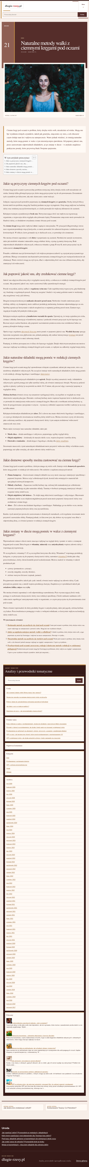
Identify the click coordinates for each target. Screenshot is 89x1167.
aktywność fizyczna (28, 331)
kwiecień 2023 (10, 844)
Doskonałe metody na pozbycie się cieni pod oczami (28, 625)
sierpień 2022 (10, 872)
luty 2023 (9, 851)
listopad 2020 (10, 947)
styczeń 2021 (10, 940)
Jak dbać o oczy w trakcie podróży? (17, 706)
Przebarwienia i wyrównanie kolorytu (17, 761)
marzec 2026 (10, 791)
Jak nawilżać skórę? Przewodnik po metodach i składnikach (25, 1133)
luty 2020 (9, 979)
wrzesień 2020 (10, 954)
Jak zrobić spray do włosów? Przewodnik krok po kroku (23, 1142)
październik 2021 (11, 908)
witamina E (62, 556)
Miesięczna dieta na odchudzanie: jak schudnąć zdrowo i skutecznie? (34, 1048)
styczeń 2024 (10, 837)
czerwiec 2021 (10, 922)
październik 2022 (11, 865)
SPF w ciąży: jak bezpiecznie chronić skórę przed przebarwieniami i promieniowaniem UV (34, 734)
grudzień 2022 (10, 858)
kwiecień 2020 (10, 972)
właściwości (45, 374)
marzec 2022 (10, 890)
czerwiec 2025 (10, 808)
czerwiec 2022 (10, 879)
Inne (7, 758)
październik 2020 (11, 950)
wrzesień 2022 (10, 869)
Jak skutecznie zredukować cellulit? (17, 1107)
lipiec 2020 (9, 961)
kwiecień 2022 (10, 887)
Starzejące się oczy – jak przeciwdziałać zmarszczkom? (24, 711)
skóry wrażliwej (62, 441)
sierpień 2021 (10, 915)
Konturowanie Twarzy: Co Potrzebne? (61, 1107)
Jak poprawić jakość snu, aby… (17, 164)
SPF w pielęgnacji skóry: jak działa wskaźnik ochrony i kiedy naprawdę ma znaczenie (33, 738)
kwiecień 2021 (10, 929)
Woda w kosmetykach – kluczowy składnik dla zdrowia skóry (25, 1145)
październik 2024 (11, 823)
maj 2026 (9, 783)
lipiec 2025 (9, 805)
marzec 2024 (10, 833)
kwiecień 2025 (10, 815)
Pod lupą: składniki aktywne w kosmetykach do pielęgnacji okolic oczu (29, 1139)
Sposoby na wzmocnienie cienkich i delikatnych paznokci (30, 1072)
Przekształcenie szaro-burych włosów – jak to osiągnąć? (29, 1023)
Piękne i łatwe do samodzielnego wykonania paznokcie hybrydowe (27, 702)
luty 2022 (9, 894)
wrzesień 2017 (10, 1007)
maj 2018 (9, 1000)
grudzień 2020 (10, 943)
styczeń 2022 (10, 897)
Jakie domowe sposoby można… (17, 169)
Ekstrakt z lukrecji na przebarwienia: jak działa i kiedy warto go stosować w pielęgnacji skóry (35, 727)
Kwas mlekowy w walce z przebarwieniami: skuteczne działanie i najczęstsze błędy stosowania (36, 724)
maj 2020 (9, 968)
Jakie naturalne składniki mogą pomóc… (20, 166)
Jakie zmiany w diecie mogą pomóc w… (20, 172)
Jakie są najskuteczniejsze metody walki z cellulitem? (29, 632)
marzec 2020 (10, 975)
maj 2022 (9, 883)
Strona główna (81, 1161)
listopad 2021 (10, 904)
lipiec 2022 (9, 876)
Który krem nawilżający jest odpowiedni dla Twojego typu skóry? (26, 1136)
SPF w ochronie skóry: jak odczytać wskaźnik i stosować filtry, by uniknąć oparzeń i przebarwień (42, 1084)
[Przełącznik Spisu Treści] (32, 157)
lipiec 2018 (9, 993)
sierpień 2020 (10, 957)
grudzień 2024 (10, 819)
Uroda (22, 38)
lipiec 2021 (9, 918)
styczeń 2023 (10, 855)
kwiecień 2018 (10, 1004)
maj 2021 (9, 926)
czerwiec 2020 (10, 965)
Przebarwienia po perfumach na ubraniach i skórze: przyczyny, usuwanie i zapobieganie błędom (36, 731)
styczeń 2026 (10, 798)
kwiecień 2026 (10, 787)
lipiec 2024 (9, 826)
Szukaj (82, 14)
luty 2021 (9, 936)
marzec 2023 (10, 847)
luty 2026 (9, 794)
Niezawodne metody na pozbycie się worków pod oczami (30, 638)
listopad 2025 (10, 801)
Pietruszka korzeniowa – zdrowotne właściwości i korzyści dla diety (33, 1035)
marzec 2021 (10, 933)
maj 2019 (9, 986)
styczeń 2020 (10, 982)
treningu (72, 335)
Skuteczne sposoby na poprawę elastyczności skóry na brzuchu (26, 697)
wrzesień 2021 (10, 911)
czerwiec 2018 (10, 997)
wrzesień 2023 (10, 840)
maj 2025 (9, 812)
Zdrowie (8, 772)
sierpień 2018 (10, 989)
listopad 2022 (10, 862)
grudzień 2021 (10, 901)
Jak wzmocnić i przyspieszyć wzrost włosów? (26, 1061)
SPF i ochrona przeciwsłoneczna (16, 765)
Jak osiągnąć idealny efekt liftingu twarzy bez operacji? (23, 692)
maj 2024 (9, 830)
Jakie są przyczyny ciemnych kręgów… (19, 161)
